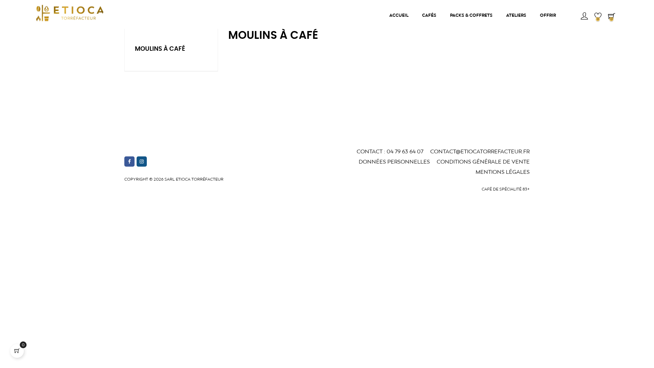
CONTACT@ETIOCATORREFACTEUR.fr (480, 151)
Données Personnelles (394, 161)
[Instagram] (142, 161)
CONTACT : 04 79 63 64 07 (390, 151)
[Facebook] (129, 161)
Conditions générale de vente (483, 161)
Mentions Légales (503, 171)
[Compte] (584, 15)
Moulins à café (160, 49)
